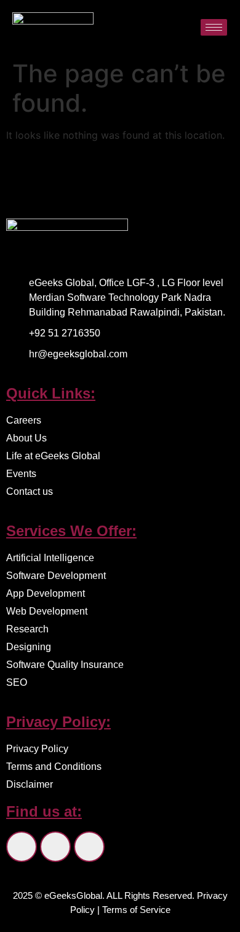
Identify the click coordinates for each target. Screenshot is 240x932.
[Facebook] (21, 846)
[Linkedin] (89, 846)
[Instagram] (55, 846)
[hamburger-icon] (214, 27)
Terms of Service (136, 909)
